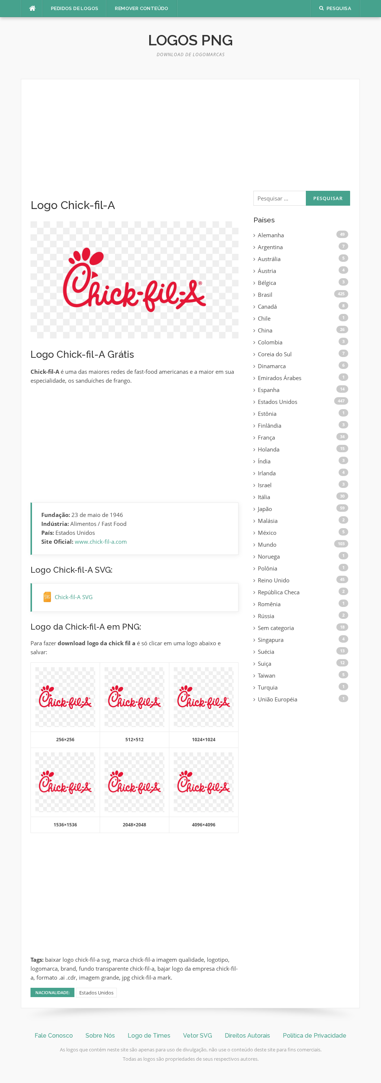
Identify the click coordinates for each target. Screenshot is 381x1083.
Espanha (268, 389)
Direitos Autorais (247, 1035)
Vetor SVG (197, 1035)
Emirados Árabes (279, 378)
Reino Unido (273, 580)
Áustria (267, 270)
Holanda (268, 449)
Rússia (266, 616)
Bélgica (267, 282)
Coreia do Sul (275, 354)
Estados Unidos (96, 992)
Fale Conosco (54, 1035)
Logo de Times (149, 1035)
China (265, 330)
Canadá (267, 306)
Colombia (270, 342)
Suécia (266, 651)
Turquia (268, 687)
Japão (265, 508)
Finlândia (269, 425)
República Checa (279, 592)
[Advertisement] (134, 143)
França (266, 437)
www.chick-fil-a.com (101, 541)
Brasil (265, 294)
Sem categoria (276, 628)
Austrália (269, 259)
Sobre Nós (100, 1035)
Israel (265, 485)
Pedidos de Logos (74, 8)
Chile (264, 318)
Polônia (267, 568)
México (267, 532)
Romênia (269, 604)
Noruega (269, 556)
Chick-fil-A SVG (74, 597)
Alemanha (271, 235)
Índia (264, 461)
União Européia (277, 699)
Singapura (271, 639)
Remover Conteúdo (141, 8)
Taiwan (266, 675)
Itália (264, 497)
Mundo (267, 544)
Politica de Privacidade (314, 1035)
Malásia (268, 520)
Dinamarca (272, 366)
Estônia (267, 413)
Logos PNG (190, 40)
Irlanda (267, 473)
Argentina (270, 247)
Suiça (264, 663)
